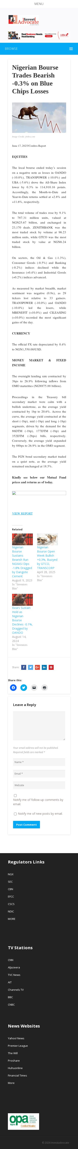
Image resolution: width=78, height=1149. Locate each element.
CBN (10, 889)
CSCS (11, 904)
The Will (13, 1053)
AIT (10, 982)
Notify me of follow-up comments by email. (38, 802)
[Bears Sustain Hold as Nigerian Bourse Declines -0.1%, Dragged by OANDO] (22, 600)
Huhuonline (15, 1068)
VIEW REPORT (22, 513)
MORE (11, 919)
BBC (10, 997)
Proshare (14, 1060)
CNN (10, 960)
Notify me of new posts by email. (40, 814)
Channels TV (16, 990)
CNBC (11, 1004)
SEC (10, 881)
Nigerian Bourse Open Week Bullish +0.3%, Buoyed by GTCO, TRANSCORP (47, 557)
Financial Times (18, 1075)
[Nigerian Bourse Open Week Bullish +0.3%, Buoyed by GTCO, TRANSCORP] (47, 539)
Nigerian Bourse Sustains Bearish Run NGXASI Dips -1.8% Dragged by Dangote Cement (22, 561)
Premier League (18, 1046)
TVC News (14, 975)
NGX (11, 874)
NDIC (11, 911)
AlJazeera (14, 967)
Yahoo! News (16, 1038)
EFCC (11, 896)
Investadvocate (60, 1142)
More (11, 1083)
